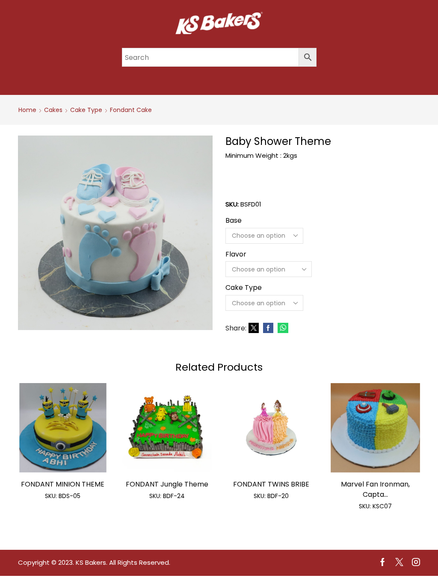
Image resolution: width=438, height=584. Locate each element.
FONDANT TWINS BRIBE (271, 484)
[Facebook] (268, 328)
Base (233, 220)
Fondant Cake (131, 110)
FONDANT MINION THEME (62, 484)
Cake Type (86, 110)
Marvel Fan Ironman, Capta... (375, 489)
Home (27, 110)
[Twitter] (253, 328)
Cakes (53, 110)
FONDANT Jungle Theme (167, 484)
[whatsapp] (281, 328)
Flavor (235, 254)
